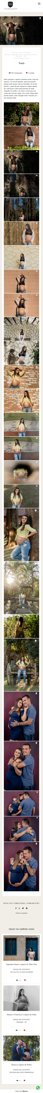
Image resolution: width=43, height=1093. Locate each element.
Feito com (21, 1091)
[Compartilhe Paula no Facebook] (15, 908)
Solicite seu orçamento (21, 913)
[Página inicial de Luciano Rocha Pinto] (10, 6)
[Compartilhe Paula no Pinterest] (26, 908)
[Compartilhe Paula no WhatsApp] (19, 908)
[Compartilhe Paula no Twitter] (23, 908)
